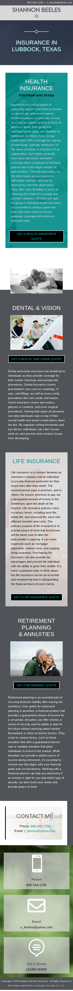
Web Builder (14, 985)
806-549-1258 (35, 2)
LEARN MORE (36, 969)
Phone (36, 879)
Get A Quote (36, 964)
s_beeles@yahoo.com (59, 2)
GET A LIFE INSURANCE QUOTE (36, 597)
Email (36, 921)
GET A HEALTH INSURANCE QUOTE (36, 236)
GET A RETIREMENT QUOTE (37, 685)
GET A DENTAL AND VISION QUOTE (36, 359)
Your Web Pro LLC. (55, 985)
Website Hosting (33, 985)
